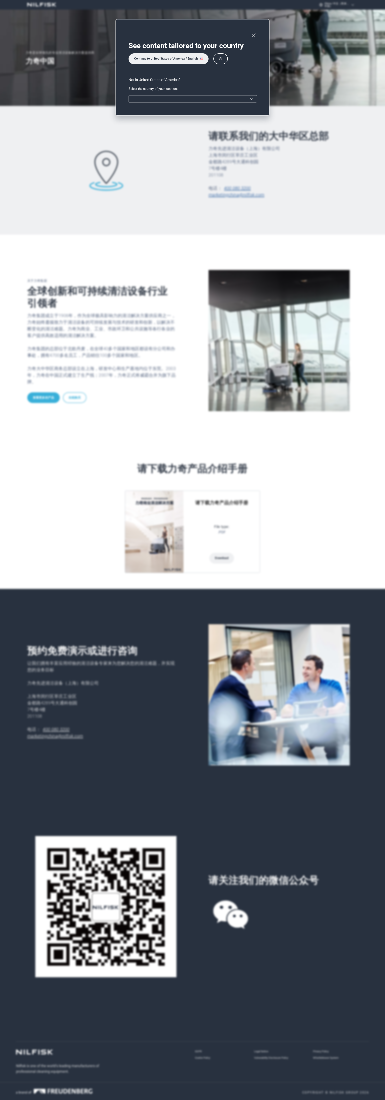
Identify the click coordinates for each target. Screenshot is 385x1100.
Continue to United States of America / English (166, 58)
